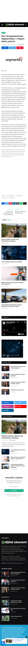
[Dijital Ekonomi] (14, 24)
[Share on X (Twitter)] (12, 47)
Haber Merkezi (21, 44)
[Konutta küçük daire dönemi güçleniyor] (5, 376)
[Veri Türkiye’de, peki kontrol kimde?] (14, 253)
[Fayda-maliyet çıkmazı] (5, 618)
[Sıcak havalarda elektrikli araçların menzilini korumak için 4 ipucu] (14, 296)
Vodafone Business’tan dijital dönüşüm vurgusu (18, 382)
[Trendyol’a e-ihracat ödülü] (5, 392)
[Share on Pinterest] (19, 47)
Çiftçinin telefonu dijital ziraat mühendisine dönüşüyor (10, 240)
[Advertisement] (14, 176)
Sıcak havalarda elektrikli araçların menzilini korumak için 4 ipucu (11, 305)
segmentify (4, 197)
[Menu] (2, 24)
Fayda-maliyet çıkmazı (16, 616)
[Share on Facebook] (5, 47)
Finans (3, 32)
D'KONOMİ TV (5, 597)
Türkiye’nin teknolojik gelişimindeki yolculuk (16, 601)
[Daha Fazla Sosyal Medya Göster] (25, 47)
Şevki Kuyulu (12, 197)
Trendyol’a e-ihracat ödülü (17, 390)
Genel (3, 433)
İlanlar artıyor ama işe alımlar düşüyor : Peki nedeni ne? (12, 283)
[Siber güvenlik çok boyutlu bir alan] (5, 610)
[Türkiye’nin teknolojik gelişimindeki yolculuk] (5, 602)
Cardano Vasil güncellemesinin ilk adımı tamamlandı (8, 213)
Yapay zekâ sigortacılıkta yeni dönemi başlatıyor (18, 367)
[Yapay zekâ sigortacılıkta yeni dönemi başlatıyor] (5, 368)
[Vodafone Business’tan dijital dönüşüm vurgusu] (5, 384)
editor (3, 195)
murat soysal (19, 195)
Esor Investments (11, 195)
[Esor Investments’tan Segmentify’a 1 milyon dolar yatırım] (14, 59)
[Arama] (26, 24)
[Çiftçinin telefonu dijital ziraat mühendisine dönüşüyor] (14, 230)
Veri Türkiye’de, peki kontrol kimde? (11, 262)
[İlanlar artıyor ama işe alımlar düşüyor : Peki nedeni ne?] (14, 273)
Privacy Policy (13, 495)
